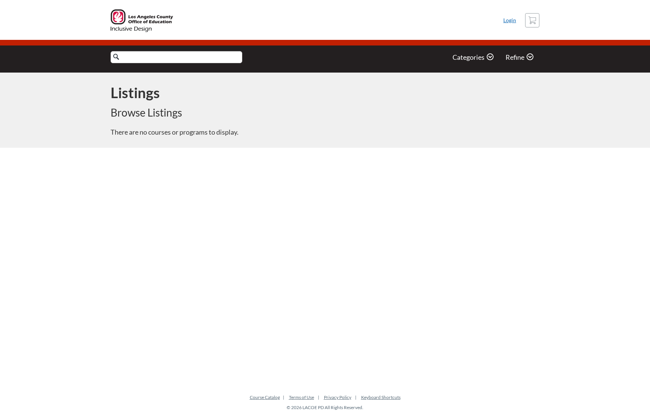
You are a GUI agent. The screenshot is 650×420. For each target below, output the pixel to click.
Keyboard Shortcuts (381, 397)
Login (509, 20)
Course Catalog (265, 397)
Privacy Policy (337, 397)
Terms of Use (301, 397)
